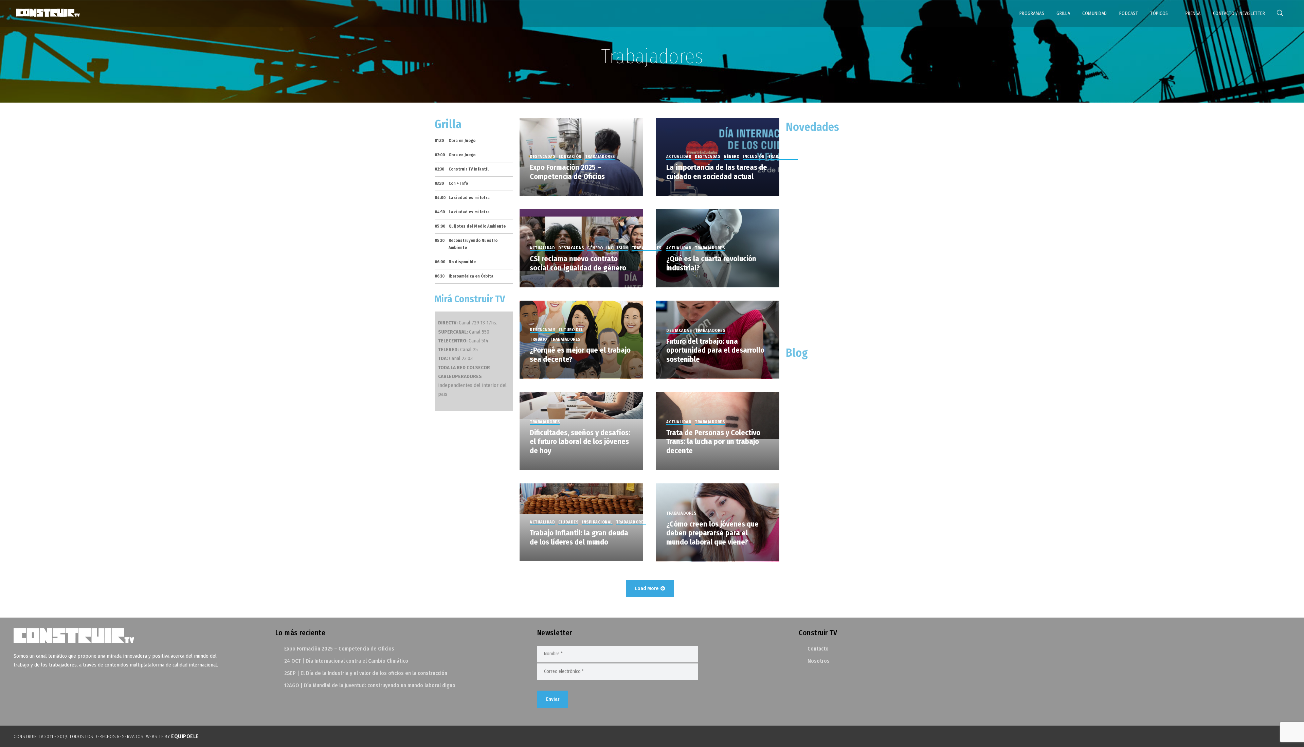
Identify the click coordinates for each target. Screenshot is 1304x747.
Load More (647, 588)
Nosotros (819, 661)
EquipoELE (185, 736)
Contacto (818, 648)
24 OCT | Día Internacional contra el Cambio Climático (346, 661)
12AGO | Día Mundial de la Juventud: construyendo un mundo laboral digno (369, 685)
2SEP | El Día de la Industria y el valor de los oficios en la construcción (365, 673)
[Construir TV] (48, 12)
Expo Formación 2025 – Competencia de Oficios (339, 648)
